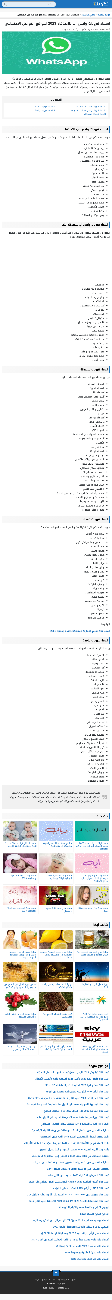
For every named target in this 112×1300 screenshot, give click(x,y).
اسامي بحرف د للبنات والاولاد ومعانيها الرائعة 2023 (81, 1226)
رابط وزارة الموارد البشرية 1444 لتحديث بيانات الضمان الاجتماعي (75, 1123)
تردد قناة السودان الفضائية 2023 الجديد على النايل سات (78, 1175)
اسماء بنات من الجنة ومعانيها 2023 (90, 1259)
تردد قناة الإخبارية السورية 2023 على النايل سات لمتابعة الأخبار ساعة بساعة (68, 1104)
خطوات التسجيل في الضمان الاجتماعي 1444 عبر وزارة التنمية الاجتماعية (70, 1130)
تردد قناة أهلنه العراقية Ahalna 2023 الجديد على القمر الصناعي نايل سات (69, 1181)
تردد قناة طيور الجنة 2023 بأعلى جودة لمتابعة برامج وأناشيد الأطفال (72, 1078)
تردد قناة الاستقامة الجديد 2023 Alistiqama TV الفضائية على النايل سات (69, 1201)
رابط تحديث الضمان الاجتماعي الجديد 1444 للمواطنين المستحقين (74, 1136)
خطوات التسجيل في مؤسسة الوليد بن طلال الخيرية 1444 (78, 1168)
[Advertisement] (56, 261)
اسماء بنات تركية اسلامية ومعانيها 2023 (87, 1252)
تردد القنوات (63, 1288)
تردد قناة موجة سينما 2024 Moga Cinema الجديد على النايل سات (73, 1117)
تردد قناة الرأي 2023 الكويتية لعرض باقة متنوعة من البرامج (77, 1091)
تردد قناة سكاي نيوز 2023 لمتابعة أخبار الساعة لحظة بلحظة (77, 1085)
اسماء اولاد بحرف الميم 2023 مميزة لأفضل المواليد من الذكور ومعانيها (71, 1220)
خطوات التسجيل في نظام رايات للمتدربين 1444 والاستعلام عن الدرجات (71, 1162)
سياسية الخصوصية (56, 1284)
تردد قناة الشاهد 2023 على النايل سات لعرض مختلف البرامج (76, 1111)
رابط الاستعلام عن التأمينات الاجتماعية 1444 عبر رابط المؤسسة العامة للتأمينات (66, 1143)
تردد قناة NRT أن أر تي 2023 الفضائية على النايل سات (79, 1188)
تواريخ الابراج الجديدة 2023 (94, 1214)
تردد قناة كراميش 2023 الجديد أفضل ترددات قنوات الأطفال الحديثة (73, 1072)
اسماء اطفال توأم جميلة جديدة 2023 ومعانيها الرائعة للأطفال (75, 1233)
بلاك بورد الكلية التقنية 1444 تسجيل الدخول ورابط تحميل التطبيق (74, 1149)
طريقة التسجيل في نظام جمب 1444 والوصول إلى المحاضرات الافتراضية (70, 1156)
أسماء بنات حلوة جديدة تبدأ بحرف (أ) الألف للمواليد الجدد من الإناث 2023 (70, 1239)
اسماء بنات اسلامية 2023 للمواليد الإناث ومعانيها (82, 1246)
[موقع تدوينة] (100, 4)
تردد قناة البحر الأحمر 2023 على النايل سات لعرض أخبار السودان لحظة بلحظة (68, 1098)
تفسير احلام (48, 1288)
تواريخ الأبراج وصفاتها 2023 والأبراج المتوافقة (84, 1207)
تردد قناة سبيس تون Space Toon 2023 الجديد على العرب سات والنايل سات (68, 1194)
